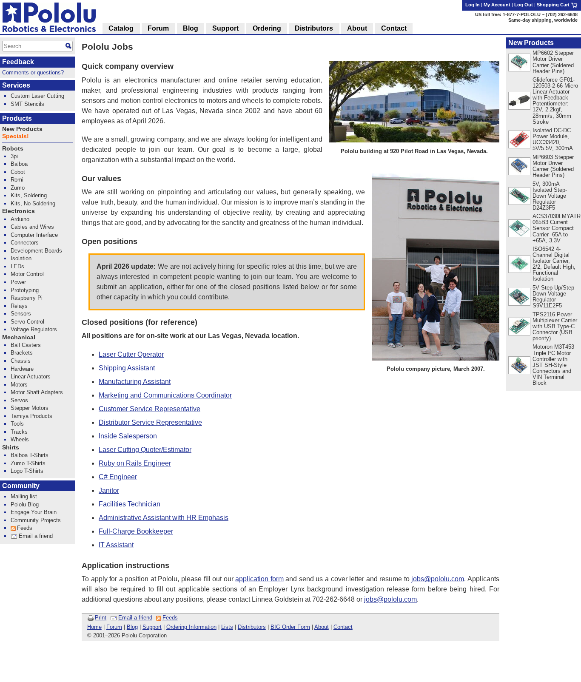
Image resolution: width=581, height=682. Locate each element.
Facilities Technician (129, 504)
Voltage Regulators (34, 329)
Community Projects (36, 520)
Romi (17, 179)
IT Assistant (116, 544)
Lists (227, 627)
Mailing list (24, 496)
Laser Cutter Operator (131, 354)
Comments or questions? (33, 72)
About (321, 627)
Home (94, 627)
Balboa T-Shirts (29, 455)
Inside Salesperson (128, 436)
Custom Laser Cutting (37, 96)
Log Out (523, 4)
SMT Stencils (27, 104)
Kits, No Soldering (33, 203)
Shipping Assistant (127, 368)
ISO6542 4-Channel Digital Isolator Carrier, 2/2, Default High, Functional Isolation (554, 264)
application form (259, 579)
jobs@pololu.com (437, 579)
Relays (19, 306)
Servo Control (27, 321)
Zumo (18, 188)
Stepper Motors (29, 408)
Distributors (252, 627)
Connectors (25, 242)
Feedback (18, 61)
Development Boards (36, 250)
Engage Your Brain (34, 512)
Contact (343, 627)
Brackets (22, 353)
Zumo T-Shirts (28, 463)
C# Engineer (118, 476)
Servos (19, 400)
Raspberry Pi (27, 298)
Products (17, 118)
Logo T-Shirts (27, 471)
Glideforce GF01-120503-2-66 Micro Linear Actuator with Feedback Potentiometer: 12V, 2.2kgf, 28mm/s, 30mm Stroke (555, 101)
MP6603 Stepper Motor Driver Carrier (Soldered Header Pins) (553, 166)
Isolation (21, 258)
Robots (12, 148)
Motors (19, 384)
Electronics (18, 211)
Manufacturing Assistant (135, 381)
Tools (17, 424)
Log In (472, 4)
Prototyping (25, 290)
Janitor (109, 490)
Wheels (20, 439)
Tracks (19, 432)
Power (18, 282)
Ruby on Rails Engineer (135, 463)
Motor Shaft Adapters (37, 392)
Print (100, 617)
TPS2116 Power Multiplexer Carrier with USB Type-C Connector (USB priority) (555, 326)
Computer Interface (34, 235)
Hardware (22, 369)
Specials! (15, 136)
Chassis (21, 361)
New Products (531, 42)
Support (152, 627)
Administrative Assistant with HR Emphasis (163, 517)
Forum (114, 627)
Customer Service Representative (149, 408)
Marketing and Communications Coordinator (165, 395)
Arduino (20, 219)
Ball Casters (26, 345)
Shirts (10, 447)
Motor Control (27, 274)
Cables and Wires (32, 227)
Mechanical (18, 337)
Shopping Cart (554, 4)
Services (16, 85)
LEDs (17, 266)
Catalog (121, 28)
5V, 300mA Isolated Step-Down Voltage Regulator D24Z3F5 (550, 196)
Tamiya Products (31, 416)
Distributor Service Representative (150, 422)
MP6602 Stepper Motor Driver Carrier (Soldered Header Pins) (553, 62)
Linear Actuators (31, 376)
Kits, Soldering (29, 195)
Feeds (170, 617)
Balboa (19, 164)
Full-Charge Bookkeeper (136, 531)
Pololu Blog (25, 504)
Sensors (21, 313)
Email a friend (135, 617)
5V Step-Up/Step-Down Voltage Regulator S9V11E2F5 (554, 296)
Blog (132, 627)
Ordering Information (191, 627)
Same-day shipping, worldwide (543, 20)
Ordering (267, 28)
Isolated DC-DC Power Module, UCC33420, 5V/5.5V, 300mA (553, 139)
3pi (14, 156)
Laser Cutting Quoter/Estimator (145, 449)
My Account (497, 4)
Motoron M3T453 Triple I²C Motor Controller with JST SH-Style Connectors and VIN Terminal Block (553, 365)
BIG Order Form (290, 627)
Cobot (18, 172)
